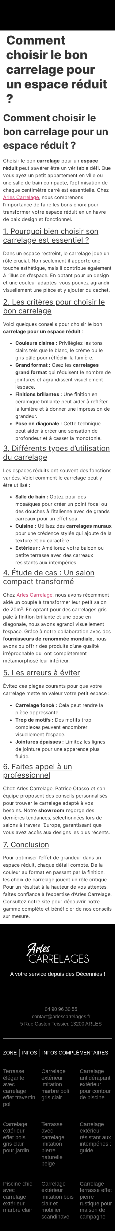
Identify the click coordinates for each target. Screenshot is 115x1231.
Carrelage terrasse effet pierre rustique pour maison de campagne (96, 1200)
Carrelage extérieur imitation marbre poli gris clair (55, 1084)
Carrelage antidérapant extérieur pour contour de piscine (95, 1084)
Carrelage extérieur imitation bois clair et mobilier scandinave (57, 1200)
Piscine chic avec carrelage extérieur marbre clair (17, 1197)
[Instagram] (106, 994)
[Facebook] (95, 994)
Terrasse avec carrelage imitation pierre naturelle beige (52, 1144)
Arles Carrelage (21, 197)
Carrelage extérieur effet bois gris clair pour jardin (16, 1137)
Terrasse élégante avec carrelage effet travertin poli (19, 1087)
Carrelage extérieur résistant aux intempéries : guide (95, 1137)
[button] (60, 14)
